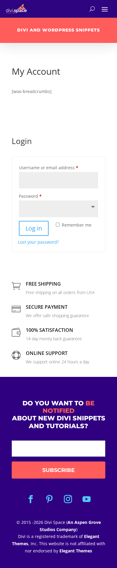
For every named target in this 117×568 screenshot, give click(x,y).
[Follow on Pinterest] (49, 499)
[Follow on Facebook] (30, 499)
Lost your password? (38, 242)
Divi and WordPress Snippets (58, 30)
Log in (34, 228)
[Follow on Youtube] (86, 499)
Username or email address (48, 167)
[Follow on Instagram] (68, 499)
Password (30, 196)
